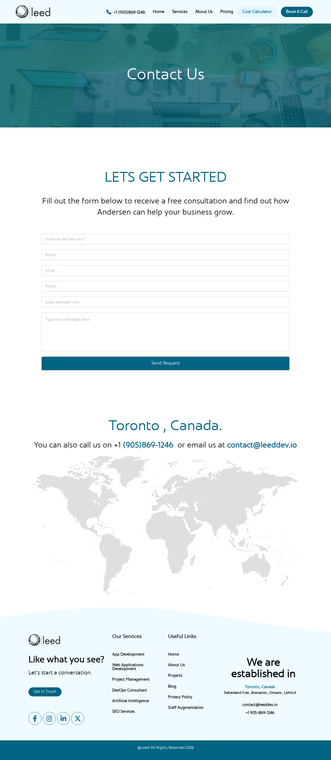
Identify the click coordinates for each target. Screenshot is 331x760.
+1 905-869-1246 (260, 713)
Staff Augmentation (186, 708)
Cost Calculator (257, 12)
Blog (172, 687)
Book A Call (297, 12)
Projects (175, 676)
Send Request (165, 363)
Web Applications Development (128, 667)
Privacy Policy (180, 697)
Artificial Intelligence (130, 701)
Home (158, 12)
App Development (128, 655)
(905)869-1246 (148, 446)
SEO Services (123, 712)
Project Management (131, 680)
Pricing (226, 12)
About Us (204, 12)
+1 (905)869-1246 (129, 13)
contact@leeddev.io (262, 446)
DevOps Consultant (129, 691)
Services (179, 12)
